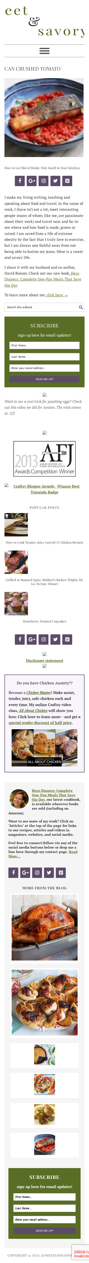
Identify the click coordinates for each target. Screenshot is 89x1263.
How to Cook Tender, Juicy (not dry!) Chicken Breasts (44, 542)
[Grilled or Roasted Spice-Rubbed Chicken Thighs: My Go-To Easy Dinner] (16, 572)
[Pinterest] (67, 181)
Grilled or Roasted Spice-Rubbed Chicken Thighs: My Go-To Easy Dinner (44, 582)
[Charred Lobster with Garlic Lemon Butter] (44, 1093)
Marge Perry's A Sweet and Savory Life (44, 22)
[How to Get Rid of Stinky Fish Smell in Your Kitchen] (44, 1153)
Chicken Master (38, 692)
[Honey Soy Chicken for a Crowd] (45, 1034)
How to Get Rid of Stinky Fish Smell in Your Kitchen (42, 168)
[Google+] (32, 181)
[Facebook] (20, 181)
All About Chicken (33, 710)
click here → (57, 294)
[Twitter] (55, 181)
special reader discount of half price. (41, 722)
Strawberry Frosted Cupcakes (44, 621)
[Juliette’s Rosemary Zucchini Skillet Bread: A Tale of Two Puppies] (44, 1063)
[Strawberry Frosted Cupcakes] (16, 613)
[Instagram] (43, 181)
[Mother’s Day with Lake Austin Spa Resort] (44, 1123)
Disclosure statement (44, 660)
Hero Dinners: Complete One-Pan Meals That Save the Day (42, 279)
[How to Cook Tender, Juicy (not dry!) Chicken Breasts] (16, 535)
